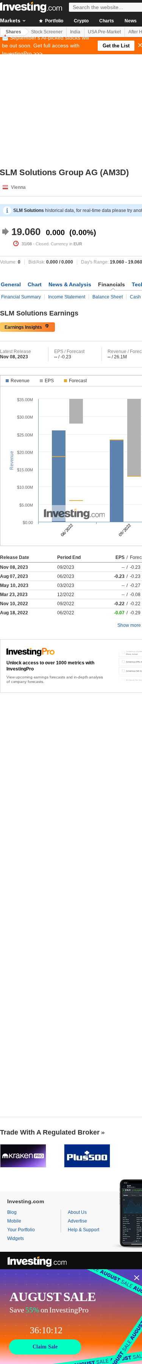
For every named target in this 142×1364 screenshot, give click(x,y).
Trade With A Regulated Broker (50, 1132)
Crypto (81, 21)
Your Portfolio (21, 1229)
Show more (129, 625)
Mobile (14, 1221)
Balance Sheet (107, 297)
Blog (12, 1212)
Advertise (77, 1221)
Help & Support (83, 1229)
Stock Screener (46, 32)
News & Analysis (69, 284)
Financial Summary (21, 297)
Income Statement (66, 297)
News (131, 21)
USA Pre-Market (104, 32)
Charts (106, 21)
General (11, 284)
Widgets (15, 1238)
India (75, 32)
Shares (13, 32)
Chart (35, 284)
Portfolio (53, 21)
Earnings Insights (23, 327)
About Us (77, 1212)
